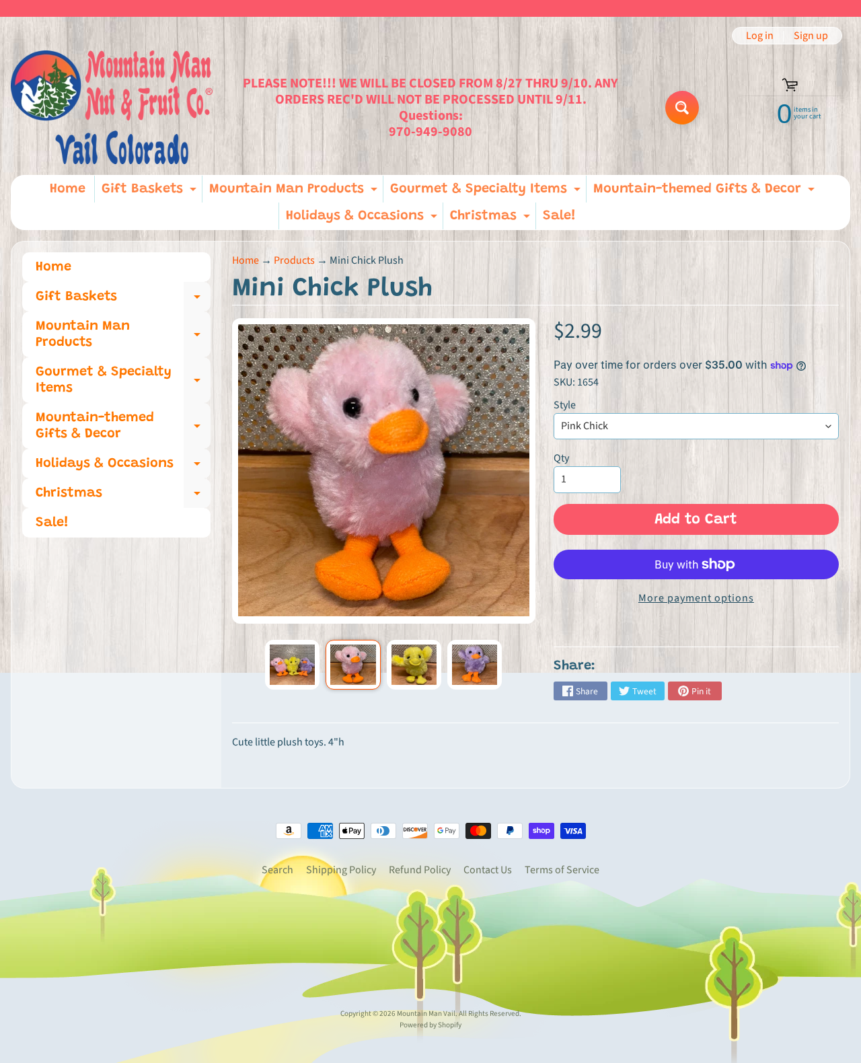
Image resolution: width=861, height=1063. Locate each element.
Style (565, 405)
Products (294, 260)
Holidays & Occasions (363, 219)
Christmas (491, 219)
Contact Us (487, 870)
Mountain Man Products (295, 192)
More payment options (696, 598)
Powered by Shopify (430, 1025)
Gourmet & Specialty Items (487, 192)
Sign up (811, 35)
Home (67, 189)
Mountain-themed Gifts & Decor (705, 192)
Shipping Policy (341, 870)
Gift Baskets (151, 192)
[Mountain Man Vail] (112, 107)
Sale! (559, 216)
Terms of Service (562, 870)
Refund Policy (420, 870)
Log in (760, 35)
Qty (561, 458)
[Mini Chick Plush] (292, 665)
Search (277, 870)
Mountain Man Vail (426, 1014)
